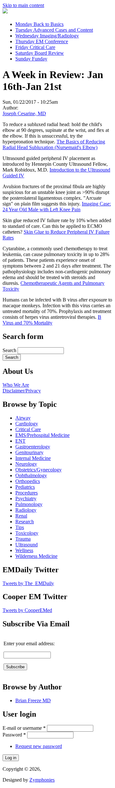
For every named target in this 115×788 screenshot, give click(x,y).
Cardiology (26, 423)
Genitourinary (29, 452)
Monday (39, 24)
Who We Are (16, 385)
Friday (35, 47)
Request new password (38, 746)
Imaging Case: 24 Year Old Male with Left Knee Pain (57, 206)
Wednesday (47, 35)
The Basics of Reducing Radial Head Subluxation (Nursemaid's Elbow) (54, 144)
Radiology (25, 510)
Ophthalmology (31, 475)
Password (14, 734)
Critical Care (28, 429)
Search (10, 350)
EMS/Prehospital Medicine (42, 435)
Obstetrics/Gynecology (38, 469)
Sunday (31, 58)
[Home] (5, 11)
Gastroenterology (32, 446)
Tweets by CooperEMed (27, 610)
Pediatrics (25, 487)
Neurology (26, 464)
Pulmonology (28, 504)
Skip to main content (23, 5)
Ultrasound (26, 544)
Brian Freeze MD (33, 700)
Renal (21, 516)
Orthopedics (27, 481)
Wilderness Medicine (36, 556)
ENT (20, 441)
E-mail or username (24, 728)
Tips (19, 527)
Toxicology (26, 533)
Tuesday (54, 30)
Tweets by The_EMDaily (28, 583)
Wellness (24, 550)
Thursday (41, 41)
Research (24, 521)
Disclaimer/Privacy (22, 390)
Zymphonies (42, 780)
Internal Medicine (33, 458)
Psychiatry (25, 498)
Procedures (26, 492)
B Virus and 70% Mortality (52, 320)
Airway (23, 418)
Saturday (39, 53)
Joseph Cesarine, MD (24, 113)
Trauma (23, 539)
